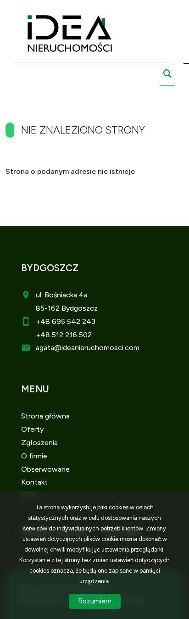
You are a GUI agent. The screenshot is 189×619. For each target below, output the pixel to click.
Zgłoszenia (39, 442)
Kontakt (34, 482)
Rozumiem (94, 601)
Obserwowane (45, 469)
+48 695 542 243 (65, 321)
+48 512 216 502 (64, 334)
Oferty (32, 429)
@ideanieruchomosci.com (96, 347)
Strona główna (45, 416)
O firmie (34, 456)
